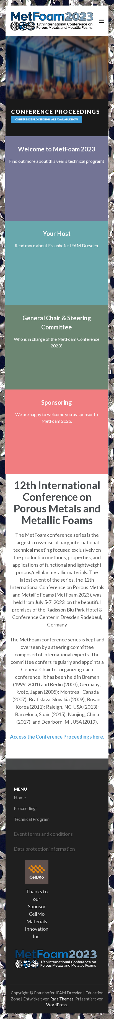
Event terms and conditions (43, 834)
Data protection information (44, 849)
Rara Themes (62, 999)
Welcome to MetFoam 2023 (56, 149)
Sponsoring (56, 402)
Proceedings (26, 808)
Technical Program (32, 819)
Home (20, 797)
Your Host (57, 233)
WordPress (56, 1004)
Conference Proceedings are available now (46, 119)
